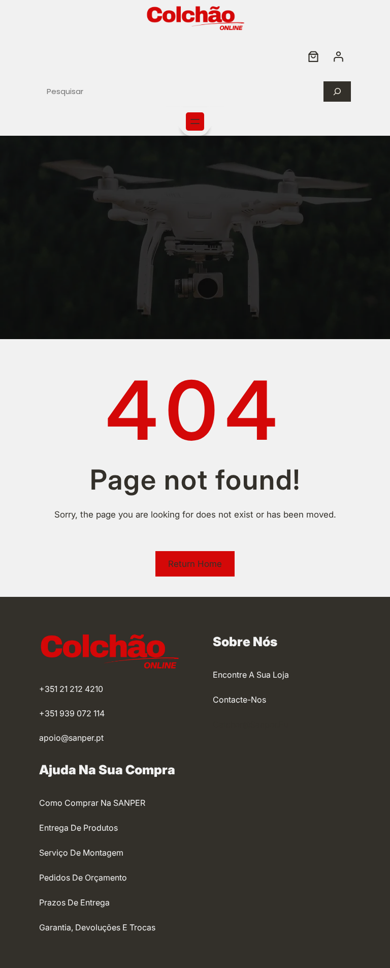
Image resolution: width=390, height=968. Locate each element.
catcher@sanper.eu (250, 724)
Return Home (195, 564)
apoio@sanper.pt (71, 738)
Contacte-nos (239, 699)
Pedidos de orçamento (83, 877)
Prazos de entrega (74, 902)
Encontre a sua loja (251, 675)
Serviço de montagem (81, 853)
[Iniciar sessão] (338, 56)
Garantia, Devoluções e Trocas (97, 927)
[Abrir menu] (195, 121)
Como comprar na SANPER (92, 803)
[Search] (337, 91)
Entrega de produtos (78, 828)
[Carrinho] (313, 56)
